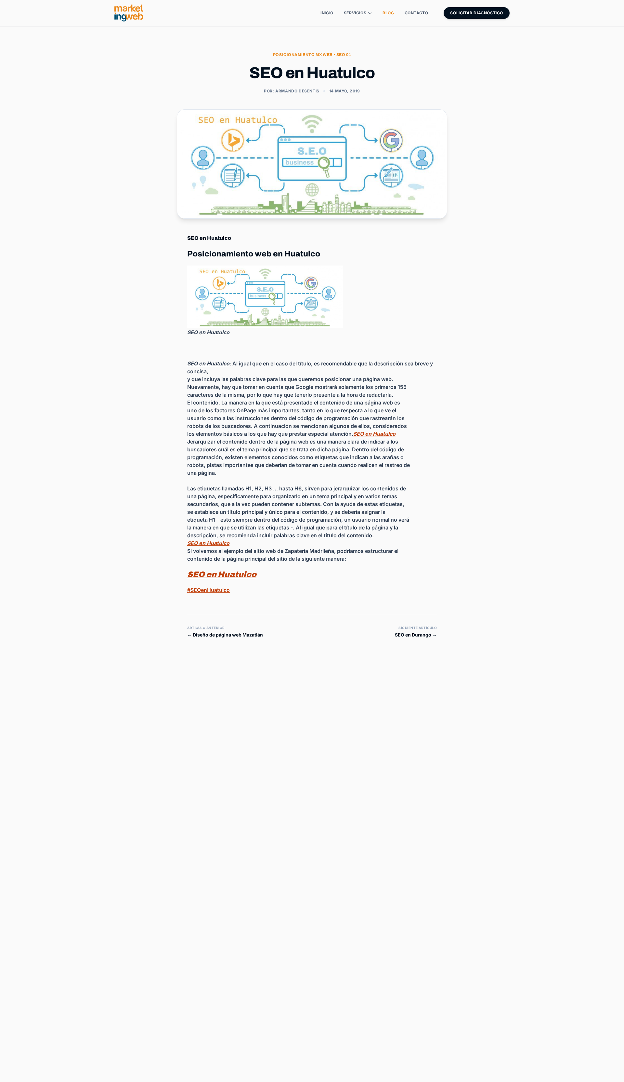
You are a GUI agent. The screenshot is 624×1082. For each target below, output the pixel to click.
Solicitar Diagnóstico (476, 12)
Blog (388, 12)
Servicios (355, 12)
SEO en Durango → (416, 634)
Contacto (416, 12)
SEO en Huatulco (221, 574)
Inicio (326, 12)
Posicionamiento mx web (303, 54)
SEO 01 (343, 54)
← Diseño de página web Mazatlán (225, 634)
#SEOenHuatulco (208, 590)
